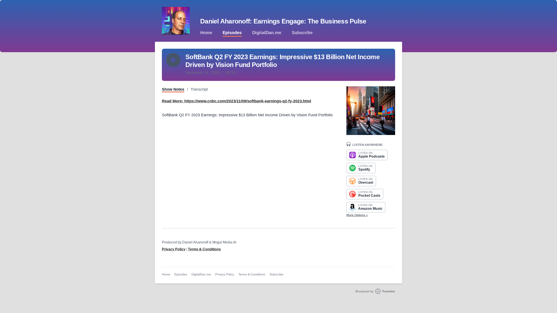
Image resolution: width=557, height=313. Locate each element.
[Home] (176, 21)
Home (206, 32)
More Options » (357, 215)
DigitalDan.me (266, 32)
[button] (173, 60)
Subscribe (302, 32)
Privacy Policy (173, 249)
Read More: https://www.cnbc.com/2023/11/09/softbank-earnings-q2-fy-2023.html (236, 101)
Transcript (199, 89)
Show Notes (173, 89)
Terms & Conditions (204, 249)
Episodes (232, 32)
